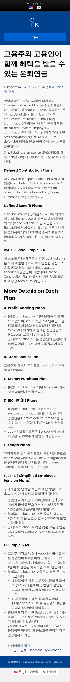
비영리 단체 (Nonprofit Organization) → (38, 650)
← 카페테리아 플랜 (17, 645)
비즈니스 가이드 (29, 87)
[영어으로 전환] (31, 8)
